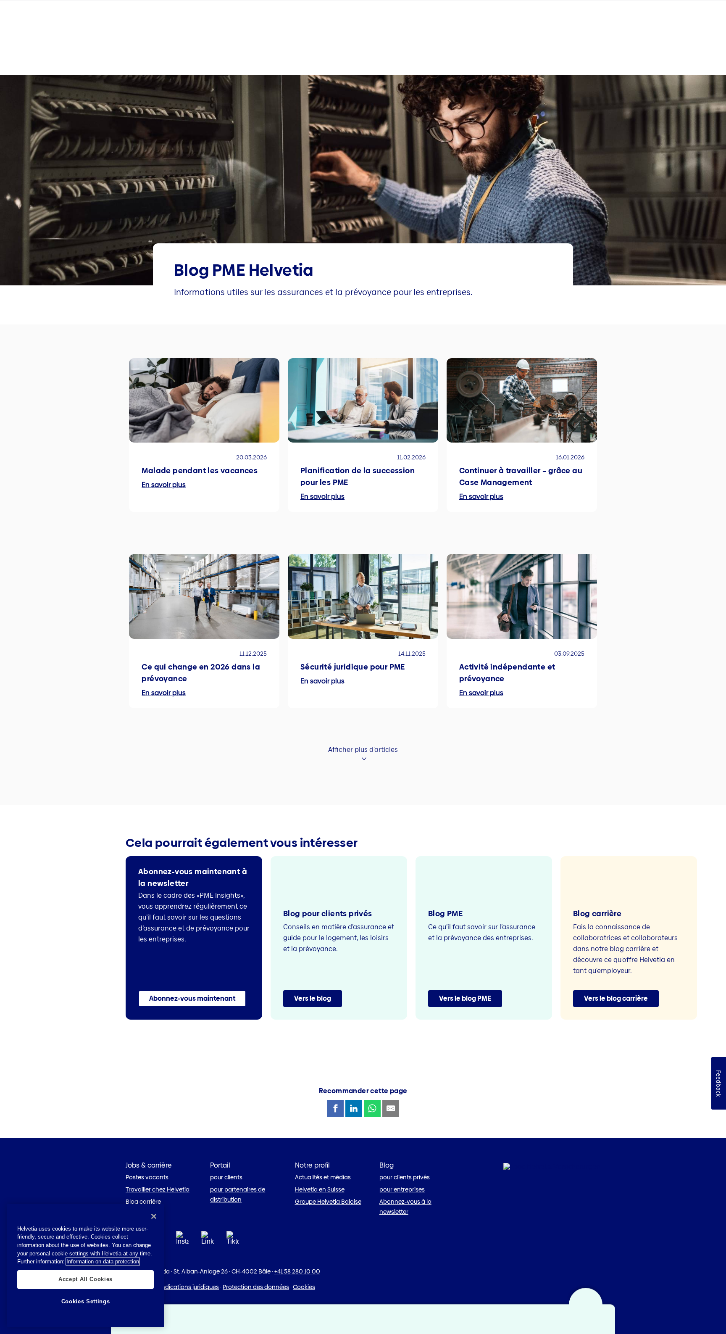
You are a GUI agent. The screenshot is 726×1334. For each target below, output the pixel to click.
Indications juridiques (189, 1287)
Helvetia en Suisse (320, 1189)
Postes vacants (147, 1177)
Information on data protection (102, 1261)
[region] (85, 1265)
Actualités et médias (323, 1177)
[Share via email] (390, 1108)
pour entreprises (402, 1189)
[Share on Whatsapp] (372, 1108)
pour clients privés (404, 1177)
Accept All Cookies (85, 1279)
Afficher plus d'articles (363, 749)
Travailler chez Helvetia (157, 1189)
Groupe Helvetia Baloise (328, 1201)
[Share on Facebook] (335, 1108)
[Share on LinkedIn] (353, 1108)
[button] (192, 998)
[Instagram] (182, 1240)
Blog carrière (143, 1201)
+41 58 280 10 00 (297, 1271)
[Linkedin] (207, 1240)
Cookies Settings (85, 1301)
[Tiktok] (232, 1248)
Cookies (304, 1287)
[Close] (154, 1216)
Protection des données (256, 1287)
